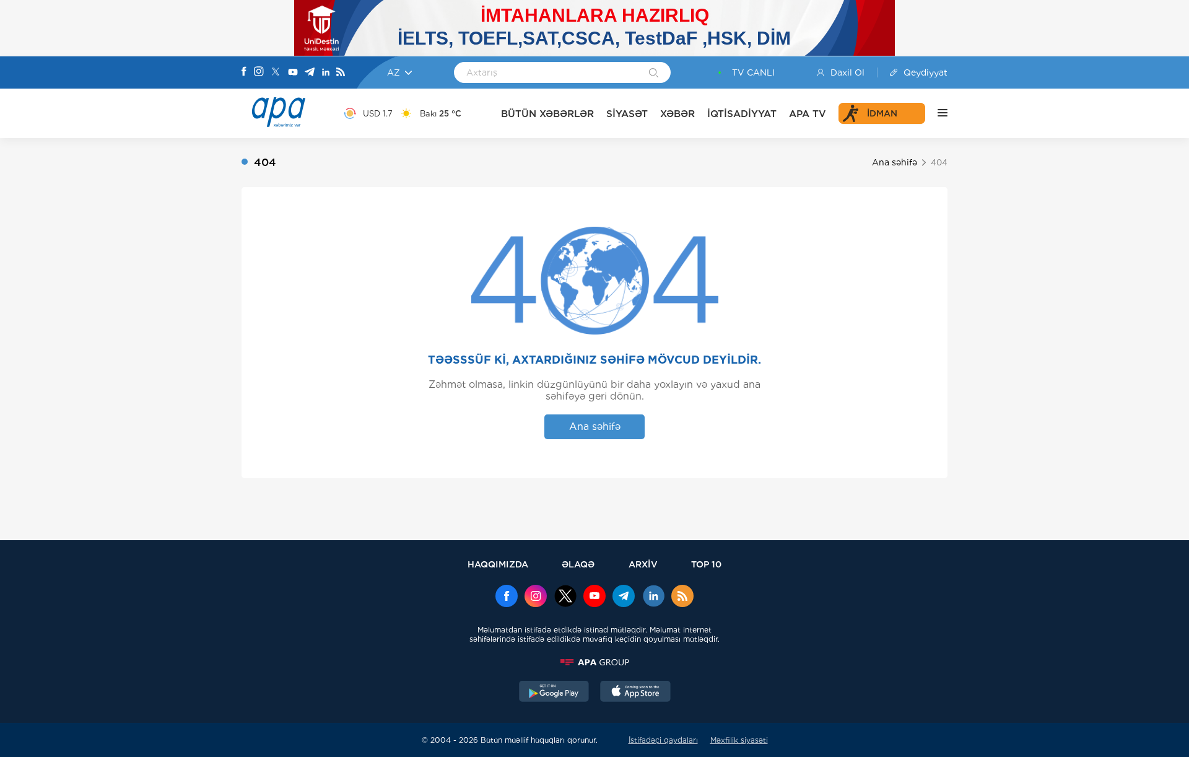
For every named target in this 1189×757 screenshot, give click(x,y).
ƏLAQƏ (578, 564)
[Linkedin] (325, 73)
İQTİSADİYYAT (742, 114)
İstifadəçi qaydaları (663, 740)
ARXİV (643, 564)
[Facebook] (244, 72)
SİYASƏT (627, 114)
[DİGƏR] (936, 113)
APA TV (807, 114)
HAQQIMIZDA (498, 564)
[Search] (653, 73)
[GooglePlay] (554, 692)
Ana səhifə (894, 162)
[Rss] (340, 73)
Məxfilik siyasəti (739, 740)
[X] (276, 73)
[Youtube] (293, 73)
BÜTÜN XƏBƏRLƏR (547, 114)
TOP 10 (706, 564)
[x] (565, 597)
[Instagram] (259, 72)
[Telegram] (310, 73)
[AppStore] (635, 692)
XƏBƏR (677, 114)
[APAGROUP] (594, 662)
